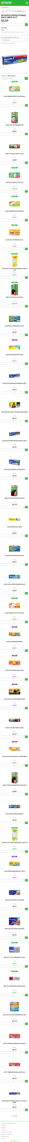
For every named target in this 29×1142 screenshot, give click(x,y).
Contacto (3, 1138)
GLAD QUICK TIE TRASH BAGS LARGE (14, 699)
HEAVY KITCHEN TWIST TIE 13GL (14, 153)
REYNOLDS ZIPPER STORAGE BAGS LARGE (15, 440)
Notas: (2, 30)
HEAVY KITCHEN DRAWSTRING (14, 125)
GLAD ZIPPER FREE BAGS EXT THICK (14, 871)
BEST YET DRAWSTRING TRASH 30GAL (14, 986)
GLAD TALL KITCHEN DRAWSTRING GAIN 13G (14, 842)
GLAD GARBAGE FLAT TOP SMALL (14, 613)
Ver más (14, 1116)
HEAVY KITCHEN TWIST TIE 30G (15, 727)
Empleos (3, 1125)
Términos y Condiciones (7, 1134)
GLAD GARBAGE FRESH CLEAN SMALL (14, 96)
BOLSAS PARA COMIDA (7, 11)
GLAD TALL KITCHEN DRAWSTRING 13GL (14, 1014)
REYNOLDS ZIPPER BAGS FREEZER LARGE (14, 383)
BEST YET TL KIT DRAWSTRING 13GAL (14, 957)
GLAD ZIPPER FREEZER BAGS (14, 641)
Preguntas (3, 1127)
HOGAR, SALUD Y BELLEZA (10, 10)
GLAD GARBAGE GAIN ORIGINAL (14, 211)
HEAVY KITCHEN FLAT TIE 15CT (14, 182)
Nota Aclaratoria (5, 1136)
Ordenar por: (8, 75)
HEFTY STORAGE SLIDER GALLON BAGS (14, 1043)
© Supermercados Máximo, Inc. (8, 1123)
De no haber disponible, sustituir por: (10, 37)
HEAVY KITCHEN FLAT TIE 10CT (14, 297)
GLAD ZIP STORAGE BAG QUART (14, 670)
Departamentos (5, 7)
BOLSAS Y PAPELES (20, 10)
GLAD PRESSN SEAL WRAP (14, 527)
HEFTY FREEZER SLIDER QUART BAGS (14, 1072)
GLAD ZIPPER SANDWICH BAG (14, 354)
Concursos (3, 1130)
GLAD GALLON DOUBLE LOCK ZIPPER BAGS (14, 756)
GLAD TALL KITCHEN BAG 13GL (14, 240)
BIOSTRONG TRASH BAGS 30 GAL (14, 555)
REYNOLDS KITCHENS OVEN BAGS (14, 928)
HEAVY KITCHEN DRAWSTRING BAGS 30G (14, 785)
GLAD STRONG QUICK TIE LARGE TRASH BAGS (14, 412)
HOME (2, 10)
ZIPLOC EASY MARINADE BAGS (14, 814)
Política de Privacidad (6, 1132)
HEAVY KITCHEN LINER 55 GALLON (14, 498)
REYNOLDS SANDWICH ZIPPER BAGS (14, 469)
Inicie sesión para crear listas (8, 43)
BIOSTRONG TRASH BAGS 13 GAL (14, 326)
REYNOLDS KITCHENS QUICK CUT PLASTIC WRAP (14, 1101)
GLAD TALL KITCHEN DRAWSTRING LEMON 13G (14, 269)
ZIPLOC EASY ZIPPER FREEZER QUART (14, 584)
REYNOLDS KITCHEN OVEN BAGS (14, 900)
